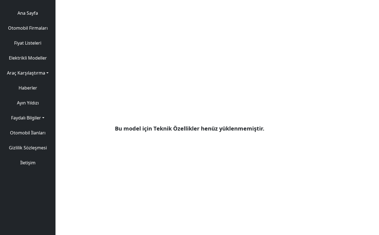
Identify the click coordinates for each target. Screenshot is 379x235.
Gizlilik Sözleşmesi (28, 148)
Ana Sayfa (27, 13)
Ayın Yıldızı (28, 103)
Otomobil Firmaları (28, 28)
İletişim (28, 163)
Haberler (28, 88)
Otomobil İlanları (28, 133)
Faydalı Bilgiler (26, 118)
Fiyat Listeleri (27, 43)
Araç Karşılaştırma (26, 73)
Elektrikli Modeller (28, 58)
